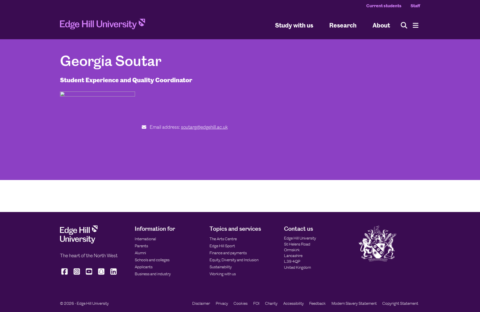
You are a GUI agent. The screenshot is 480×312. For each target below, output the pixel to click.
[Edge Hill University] (79, 242)
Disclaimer (201, 303)
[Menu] (415, 25)
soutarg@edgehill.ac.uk (204, 127)
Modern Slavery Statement (354, 303)
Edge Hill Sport (222, 246)
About (381, 25)
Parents (141, 246)
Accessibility (293, 303)
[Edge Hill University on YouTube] (89, 274)
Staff (415, 5)
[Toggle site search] (404, 25)
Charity (271, 303)
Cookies (241, 303)
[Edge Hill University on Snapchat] (101, 274)
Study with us (294, 25)
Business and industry (153, 274)
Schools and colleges (152, 260)
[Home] (102, 25)
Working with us (223, 274)
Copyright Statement (400, 303)
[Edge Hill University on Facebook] (65, 274)
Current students (384, 5)
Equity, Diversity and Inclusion (234, 260)
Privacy (222, 303)
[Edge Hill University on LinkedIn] (113, 274)
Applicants (143, 266)
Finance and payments (228, 252)
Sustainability (221, 266)
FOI (256, 303)
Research (342, 25)
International (145, 238)
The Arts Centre (223, 238)
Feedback (317, 303)
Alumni (140, 252)
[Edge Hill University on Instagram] (76, 274)
